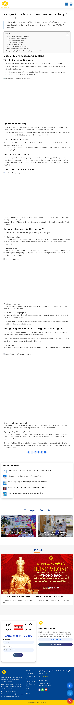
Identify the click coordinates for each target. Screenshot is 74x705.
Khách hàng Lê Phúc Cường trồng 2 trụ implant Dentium (27, 487)
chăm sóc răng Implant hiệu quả (36, 217)
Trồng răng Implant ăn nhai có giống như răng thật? (24, 51)
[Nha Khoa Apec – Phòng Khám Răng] (10, 4)
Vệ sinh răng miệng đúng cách (17, 38)
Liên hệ (28, 693)
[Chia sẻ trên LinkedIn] (45, 452)
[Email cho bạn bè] (38, 452)
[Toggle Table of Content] (67, 34)
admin (18, 18)
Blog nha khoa (30, 681)
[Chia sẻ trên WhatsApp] (28, 452)
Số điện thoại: (8, 647)
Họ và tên (6, 639)
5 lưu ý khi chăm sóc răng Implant (17, 36)
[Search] (66, 4)
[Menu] (71, 4)
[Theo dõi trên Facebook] (39, 689)
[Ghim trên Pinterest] (41, 452)
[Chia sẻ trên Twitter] (35, 452)
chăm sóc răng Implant (12, 445)
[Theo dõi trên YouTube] (46, 689)
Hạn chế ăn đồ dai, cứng (16, 40)
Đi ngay (45, 674)
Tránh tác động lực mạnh (16, 42)
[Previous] (3, 578)
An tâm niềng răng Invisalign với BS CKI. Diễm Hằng (25, 493)
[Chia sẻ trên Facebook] (32, 452)
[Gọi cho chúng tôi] (42, 689)
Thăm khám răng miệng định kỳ (18, 46)
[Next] (70, 578)
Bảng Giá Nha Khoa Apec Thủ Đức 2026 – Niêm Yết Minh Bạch (29, 470)
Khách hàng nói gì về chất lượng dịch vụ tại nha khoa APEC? (28, 482)
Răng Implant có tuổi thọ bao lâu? (18, 48)
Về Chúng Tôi (30, 674)
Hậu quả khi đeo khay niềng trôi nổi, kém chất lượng (25, 476)
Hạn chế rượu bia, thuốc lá (17, 44)
